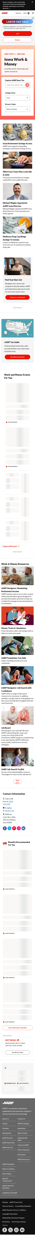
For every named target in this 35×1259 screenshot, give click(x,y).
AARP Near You (7, 1147)
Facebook (5, 828)
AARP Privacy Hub (16, 1202)
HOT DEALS (11, 1040)
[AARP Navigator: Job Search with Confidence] (17, 675)
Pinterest (14, 828)
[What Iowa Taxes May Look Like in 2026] (17, 160)
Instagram (19, 828)
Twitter (9, 828)
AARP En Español (23, 1123)
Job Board (5, 728)
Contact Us (21, 1119)
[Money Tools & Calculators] (17, 616)
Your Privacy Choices (19, 1222)
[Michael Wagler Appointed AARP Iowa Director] (17, 191)
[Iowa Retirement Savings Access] (17, 132)
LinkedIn (23, 828)
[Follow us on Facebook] (4, 1230)
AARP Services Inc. (24, 1159)
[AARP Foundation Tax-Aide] (17, 645)
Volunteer (5, 1128)
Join (17, 33)
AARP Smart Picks (8, 1143)
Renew (17, 40)
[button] (33, 13)
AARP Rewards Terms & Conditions (14, 1210)
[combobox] (17, 85)
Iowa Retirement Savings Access (17, 143)
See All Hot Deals (17, 1052)
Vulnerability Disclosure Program (13, 1218)
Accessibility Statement (23, 1206)
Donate (4, 1123)
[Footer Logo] (17, 1102)
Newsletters (22, 1128)
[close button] (33, 18)
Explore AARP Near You (14, 80)
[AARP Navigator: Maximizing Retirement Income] (17, 576)
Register (18, 13)
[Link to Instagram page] (16, 1230)
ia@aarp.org (9, 811)
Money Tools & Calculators (13, 628)
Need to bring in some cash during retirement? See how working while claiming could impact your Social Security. (14, 5)
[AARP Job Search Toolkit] (17, 757)
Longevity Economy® (9, 1193)
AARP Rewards (7, 1138)
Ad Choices (6, 1222)
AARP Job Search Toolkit (12, 769)
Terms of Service (7, 1206)
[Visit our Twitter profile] (10, 1230)
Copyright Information (9, 1214)
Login (25, 13)
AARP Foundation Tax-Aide (13, 658)
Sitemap (5, 1202)
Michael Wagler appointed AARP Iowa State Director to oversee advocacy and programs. (17, 211)
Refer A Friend (22, 1133)
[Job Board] (17, 715)
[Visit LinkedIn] (22, 1230)
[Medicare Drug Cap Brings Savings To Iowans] (17, 225)
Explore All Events (10, 546)
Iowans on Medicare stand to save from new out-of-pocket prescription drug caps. (17, 244)
